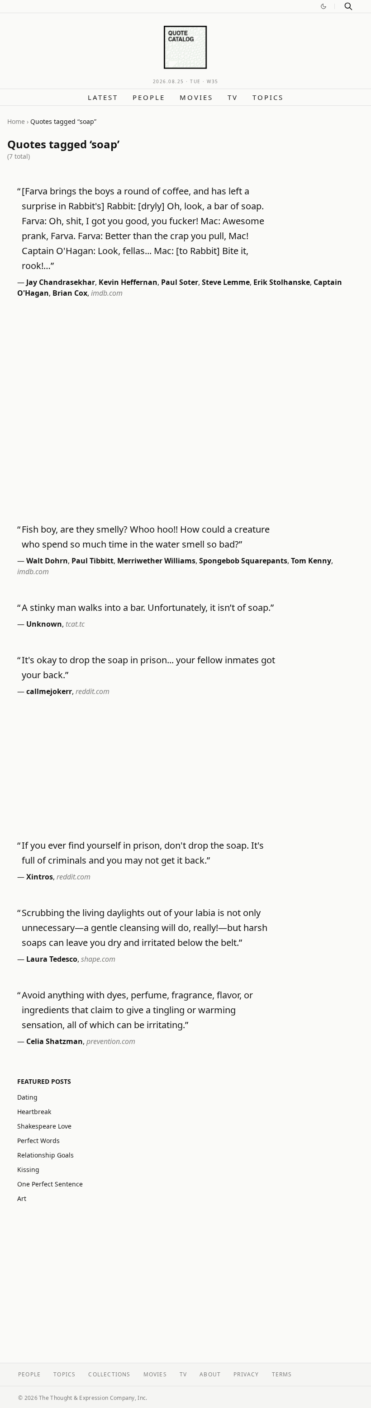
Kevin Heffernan (128, 282)
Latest (103, 97)
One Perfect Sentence (50, 1184)
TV (233, 97)
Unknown (44, 624)
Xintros (39, 877)
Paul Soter (179, 282)
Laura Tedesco (51, 959)
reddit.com (92, 691)
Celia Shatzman (54, 1041)
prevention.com (110, 1041)
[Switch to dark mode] (323, 6)
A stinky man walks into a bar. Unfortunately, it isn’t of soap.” (148, 607)
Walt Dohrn (47, 561)
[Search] (348, 6)
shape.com (98, 959)
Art (21, 1198)
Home (16, 121)
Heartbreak (34, 1111)
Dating (27, 1097)
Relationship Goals (45, 1155)
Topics (268, 97)
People (149, 97)
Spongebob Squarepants (243, 561)
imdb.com (107, 293)
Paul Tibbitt (92, 561)
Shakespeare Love (44, 1126)
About (210, 1374)
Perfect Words (38, 1140)
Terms (282, 1374)
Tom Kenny (311, 561)
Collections (109, 1374)
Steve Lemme (226, 282)
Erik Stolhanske (281, 282)
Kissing (28, 1169)
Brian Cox (69, 293)
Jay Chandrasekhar (60, 282)
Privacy (246, 1374)
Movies (196, 97)
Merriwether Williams (156, 561)
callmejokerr (49, 691)
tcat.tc (75, 624)
